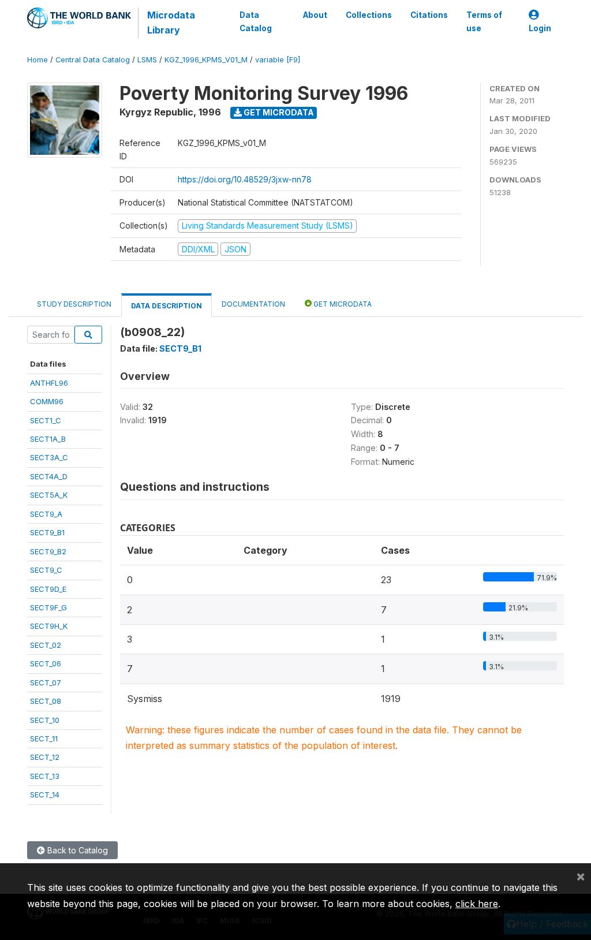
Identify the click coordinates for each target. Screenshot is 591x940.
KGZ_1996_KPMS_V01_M (206, 59)
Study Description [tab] (74, 304)
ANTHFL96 (49, 382)
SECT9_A (46, 514)
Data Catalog (256, 21)
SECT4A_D (49, 476)
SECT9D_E (48, 589)
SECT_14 (44, 794)
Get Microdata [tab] (342, 304)
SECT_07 (45, 682)
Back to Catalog (76, 850)
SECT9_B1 (47, 532)
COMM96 (46, 401)
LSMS (147, 59)
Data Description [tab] (166, 305)
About (315, 15)
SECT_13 (44, 776)
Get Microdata (278, 112)
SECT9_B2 (48, 551)
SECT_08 (45, 701)
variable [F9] (277, 59)
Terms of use (484, 21)
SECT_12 (44, 757)
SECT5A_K (49, 494)
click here (476, 903)
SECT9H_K (49, 626)
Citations (429, 15)
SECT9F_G (48, 607)
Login (540, 28)
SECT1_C (45, 420)
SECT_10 (44, 720)
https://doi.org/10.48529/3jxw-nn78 (245, 179)
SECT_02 (45, 645)
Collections (369, 15)
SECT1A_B (48, 438)
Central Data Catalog (92, 59)
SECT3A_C (49, 457)
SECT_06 (45, 663)
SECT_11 (44, 738)
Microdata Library (171, 22)
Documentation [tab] (253, 304)
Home (37, 59)
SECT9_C (46, 570)
